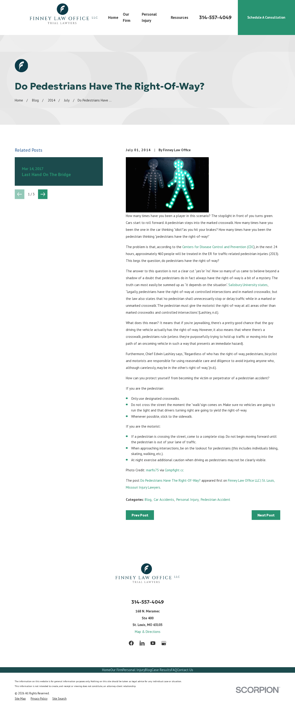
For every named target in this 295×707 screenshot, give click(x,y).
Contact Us (185, 670)
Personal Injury (187, 499)
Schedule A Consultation (266, 17)
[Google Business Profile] (163, 643)
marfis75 (152, 470)
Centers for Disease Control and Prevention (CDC (218, 247)
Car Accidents (164, 499)
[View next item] (43, 194)
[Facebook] (131, 643)
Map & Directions (147, 631)
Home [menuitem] (113, 17)
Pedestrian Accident (215, 499)
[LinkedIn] (142, 643)
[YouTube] (152, 643)
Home (106, 670)
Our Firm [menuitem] (126, 17)
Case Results (161, 670)
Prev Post (140, 515)
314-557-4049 (215, 17)
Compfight (172, 470)
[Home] (64, 17)
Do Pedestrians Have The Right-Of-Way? (170, 480)
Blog (148, 499)
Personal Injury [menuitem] (149, 17)
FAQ (174, 670)
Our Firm (116, 670)
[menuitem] (20, 698)
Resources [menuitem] (179, 17)
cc (182, 470)
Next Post (265, 515)
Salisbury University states (248, 285)
